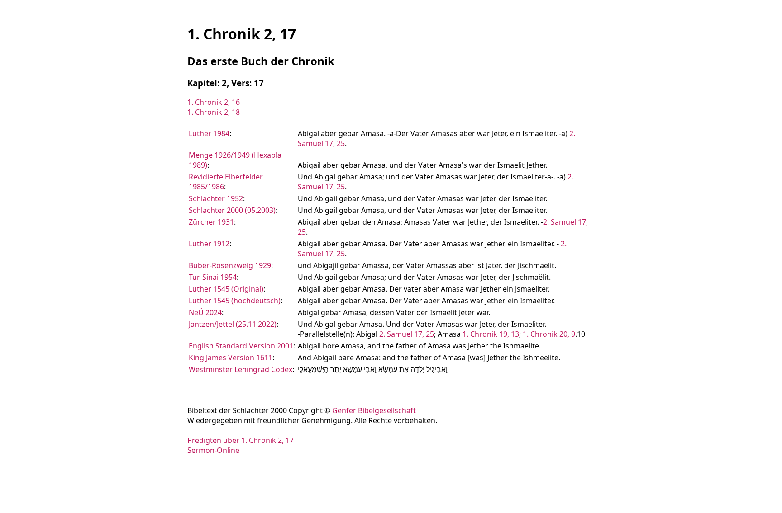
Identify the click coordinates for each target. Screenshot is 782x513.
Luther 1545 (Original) (226, 289)
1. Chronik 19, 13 (491, 334)
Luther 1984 (209, 133)
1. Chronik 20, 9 (549, 334)
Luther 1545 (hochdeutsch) (235, 301)
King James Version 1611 (230, 357)
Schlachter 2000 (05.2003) (232, 210)
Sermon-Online (213, 450)
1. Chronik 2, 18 (213, 112)
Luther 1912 (209, 244)
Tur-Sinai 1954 (213, 277)
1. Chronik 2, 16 (213, 102)
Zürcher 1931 (211, 222)
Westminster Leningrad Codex (240, 369)
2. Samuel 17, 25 (406, 334)
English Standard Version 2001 (241, 346)
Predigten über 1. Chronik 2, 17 (240, 440)
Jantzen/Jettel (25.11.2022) (233, 324)
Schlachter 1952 (216, 198)
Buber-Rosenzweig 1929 (230, 265)
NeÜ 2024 (205, 312)
